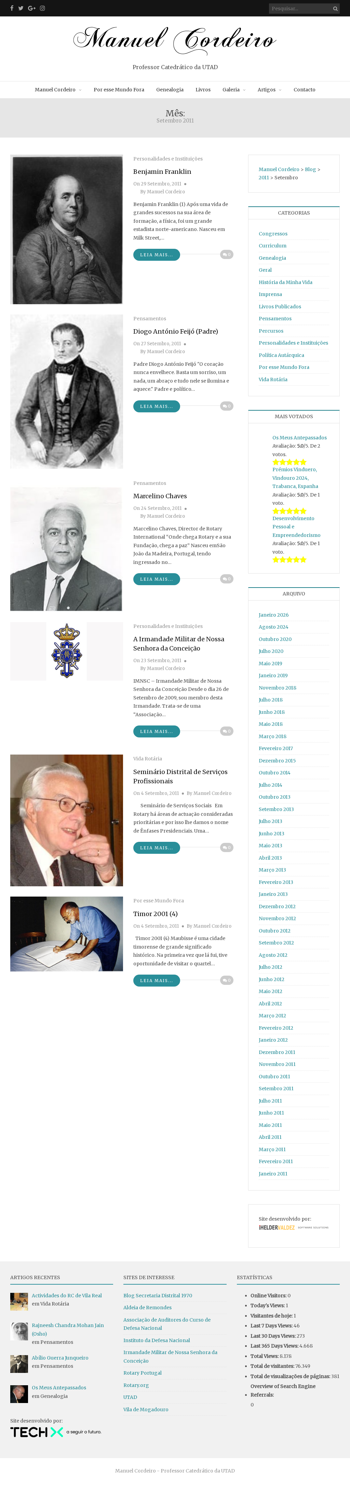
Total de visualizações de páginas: (291, 1376)
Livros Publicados (280, 307)
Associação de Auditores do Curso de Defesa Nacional (167, 1324)
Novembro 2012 (277, 918)
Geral (265, 270)
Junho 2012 (271, 979)
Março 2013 (272, 870)
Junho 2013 (271, 834)
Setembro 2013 (276, 809)
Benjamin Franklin (162, 172)
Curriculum (272, 246)
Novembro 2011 (277, 1064)
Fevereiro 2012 (276, 1028)
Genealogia (170, 90)
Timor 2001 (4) (155, 914)
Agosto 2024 (273, 627)
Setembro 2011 (276, 1088)
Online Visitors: (269, 1295)
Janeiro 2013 (273, 894)
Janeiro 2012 (273, 1040)
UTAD (130, 1397)
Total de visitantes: (273, 1366)
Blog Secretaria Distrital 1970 (157, 1295)
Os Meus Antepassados (299, 438)
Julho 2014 (270, 785)
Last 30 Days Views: (274, 1336)
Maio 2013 (270, 846)
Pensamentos (149, 319)
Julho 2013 (270, 821)
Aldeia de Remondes (147, 1307)
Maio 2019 (270, 663)
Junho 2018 (272, 712)
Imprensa (270, 294)
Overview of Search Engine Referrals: (283, 1390)
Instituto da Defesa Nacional (156, 1340)
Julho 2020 (271, 651)
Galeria (231, 90)
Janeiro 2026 (274, 615)
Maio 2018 (271, 724)
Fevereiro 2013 (276, 882)
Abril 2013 (270, 858)
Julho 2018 (271, 700)
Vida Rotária (147, 759)
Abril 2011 (270, 1137)
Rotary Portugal (142, 1373)
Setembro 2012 (276, 943)
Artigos (266, 90)
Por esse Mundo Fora (119, 90)
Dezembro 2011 (277, 1052)
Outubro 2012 (275, 931)
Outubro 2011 (274, 1076)
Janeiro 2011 (273, 1174)
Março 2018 (272, 736)
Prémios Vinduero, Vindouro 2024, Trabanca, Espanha (295, 477)
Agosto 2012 (273, 955)
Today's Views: (268, 1305)
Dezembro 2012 (277, 906)
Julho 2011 (270, 1101)
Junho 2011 (271, 1113)
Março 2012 (272, 1016)
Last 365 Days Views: (275, 1346)
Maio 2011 (270, 1125)
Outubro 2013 (275, 797)
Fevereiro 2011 (276, 1161)
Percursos (271, 331)
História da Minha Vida (285, 282)
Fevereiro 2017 (276, 748)
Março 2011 (272, 1149)
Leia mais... (156, 254)
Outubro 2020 (275, 639)
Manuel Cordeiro (55, 90)
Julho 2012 (270, 967)
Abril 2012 (270, 1004)
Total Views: (265, 1356)
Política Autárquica (281, 355)
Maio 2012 (270, 991)
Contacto (304, 90)
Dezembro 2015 (277, 761)
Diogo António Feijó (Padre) (175, 331)
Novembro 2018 (277, 688)
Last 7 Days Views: (272, 1326)
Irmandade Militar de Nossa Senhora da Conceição (170, 1356)
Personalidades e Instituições (168, 159)
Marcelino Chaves (160, 496)
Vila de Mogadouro (146, 1409)
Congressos (273, 234)
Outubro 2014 (275, 773)
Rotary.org (136, 1385)
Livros (203, 90)
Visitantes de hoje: (272, 1316)
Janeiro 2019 (273, 675)
